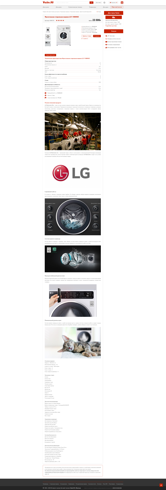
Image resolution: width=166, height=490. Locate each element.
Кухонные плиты (92, 484)
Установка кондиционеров (114, 44)
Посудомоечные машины (81, 484)
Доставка (98, 2)
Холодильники (63, 484)
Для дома (58, 7)
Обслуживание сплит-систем (114, 47)
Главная (44, 12)
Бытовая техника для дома (53, 12)
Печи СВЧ (105, 484)
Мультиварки (112, 484)
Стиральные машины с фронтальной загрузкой (80, 12)
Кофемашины (71, 484)
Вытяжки (99, 484)
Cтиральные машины (54, 484)
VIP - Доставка (111, 36)
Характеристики (50, 55)
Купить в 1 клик (87, 36)
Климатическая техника (75, 7)
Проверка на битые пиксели (114, 39)
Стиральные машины (64, 12)
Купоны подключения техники (115, 42)
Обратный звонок (116, 7)
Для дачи (105, 7)
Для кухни (46, 7)
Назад (99, 11)
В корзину (97, 36)
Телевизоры (92, 7)
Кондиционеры (119, 484)
